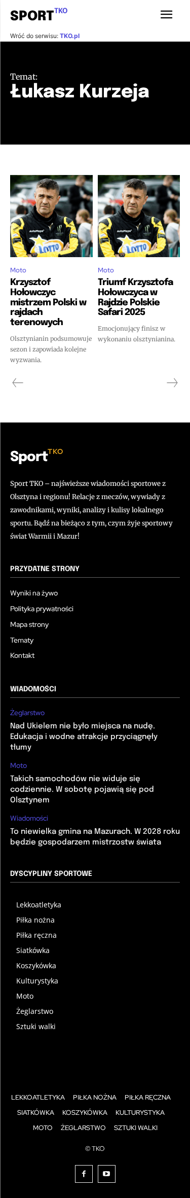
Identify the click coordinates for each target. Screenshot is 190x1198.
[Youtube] (107, 1174)
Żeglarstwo (27, 713)
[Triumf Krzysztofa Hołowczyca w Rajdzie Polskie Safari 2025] (139, 216)
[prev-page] (18, 383)
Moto (18, 270)
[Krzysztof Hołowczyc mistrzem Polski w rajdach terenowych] (51, 216)
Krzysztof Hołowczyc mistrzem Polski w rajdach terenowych (48, 302)
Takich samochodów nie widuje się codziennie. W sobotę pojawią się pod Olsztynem (82, 789)
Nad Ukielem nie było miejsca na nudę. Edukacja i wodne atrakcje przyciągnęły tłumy (84, 737)
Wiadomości (29, 818)
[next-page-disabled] (172, 383)
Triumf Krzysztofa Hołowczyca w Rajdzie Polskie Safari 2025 (135, 297)
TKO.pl (70, 36)
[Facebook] (84, 1174)
